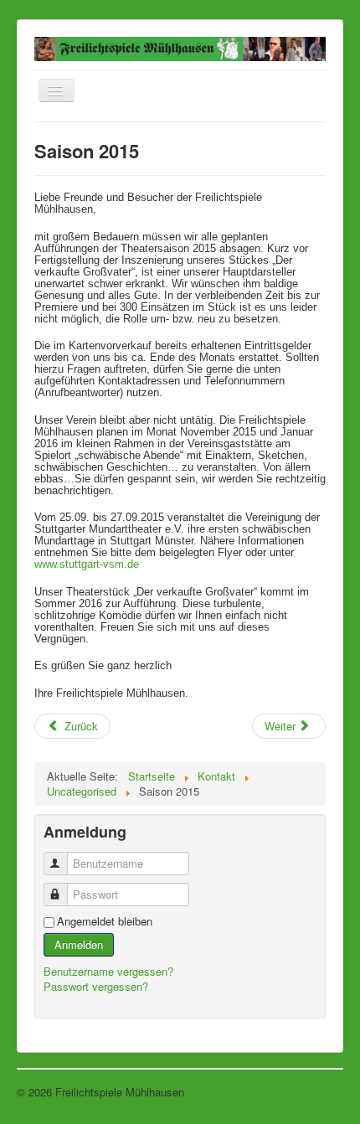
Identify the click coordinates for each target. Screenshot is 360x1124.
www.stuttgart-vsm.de (86, 564)
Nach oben (317, 1092)
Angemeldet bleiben (104, 921)
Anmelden (78, 944)
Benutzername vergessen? (108, 971)
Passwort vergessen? (96, 986)
